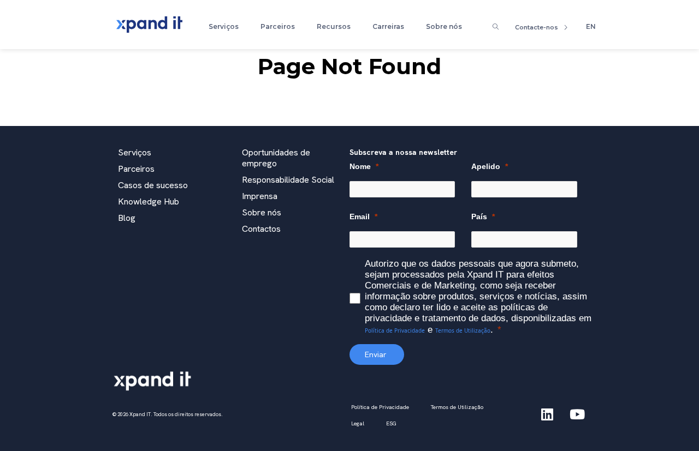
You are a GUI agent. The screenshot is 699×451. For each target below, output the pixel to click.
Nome (360, 166)
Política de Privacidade (395, 330)
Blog (126, 218)
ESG (391, 423)
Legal (357, 423)
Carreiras (388, 26)
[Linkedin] (547, 414)
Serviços (224, 26)
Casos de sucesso (153, 185)
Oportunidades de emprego (276, 158)
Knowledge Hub (148, 201)
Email (360, 216)
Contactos (261, 228)
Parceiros (277, 26)
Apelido (485, 166)
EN (591, 26)
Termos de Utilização (462, 330)
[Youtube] (577, 414)
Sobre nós (444, 26)
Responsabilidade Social (288, 179)
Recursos (334, 26)
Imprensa (259, 196)
